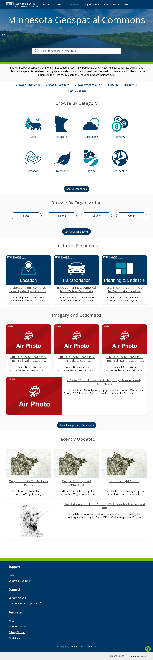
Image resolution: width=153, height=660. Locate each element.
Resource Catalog (52, 4)
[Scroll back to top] (148, 649)
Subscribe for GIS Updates (24, 603)
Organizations (92, 4)
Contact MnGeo (17, 597)
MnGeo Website (18, 626)
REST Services (112, 4)
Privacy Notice (17, 632)
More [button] (127, 4)
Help (11, 574)
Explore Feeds (116, 655)
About (12, 620)
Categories (73, 4)
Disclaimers (15, 638)
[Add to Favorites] (3, 34)
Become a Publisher (20, 580)
